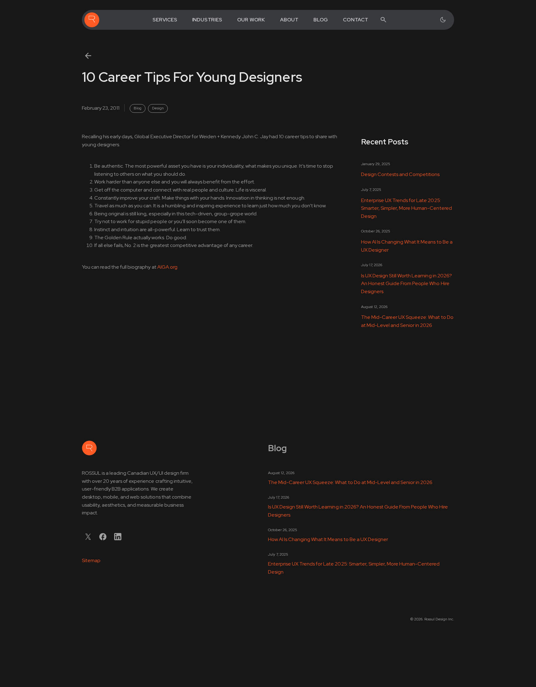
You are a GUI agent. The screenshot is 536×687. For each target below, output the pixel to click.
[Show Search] (383, 20)
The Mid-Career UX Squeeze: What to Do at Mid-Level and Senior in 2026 (407, 321)
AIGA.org (167, 267)
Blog (321, 19)
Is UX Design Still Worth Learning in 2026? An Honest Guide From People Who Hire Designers (406, 283)
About (289, 19)
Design (158, 108)
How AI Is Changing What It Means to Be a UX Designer (407, 246)
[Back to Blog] (88, 56)
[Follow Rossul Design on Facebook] (103, 537)
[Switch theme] (443, 20)
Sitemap (91, 560)
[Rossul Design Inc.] (91, 19)
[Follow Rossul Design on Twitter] (88, 537)
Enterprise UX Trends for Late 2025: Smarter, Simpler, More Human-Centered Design (406, 208)
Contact (355, 19)
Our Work (251, 19)
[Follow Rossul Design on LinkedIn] (118, 537)
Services (165, 19)
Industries (207, 19)
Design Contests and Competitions (400, 174)
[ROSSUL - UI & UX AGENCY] (89, 448)
